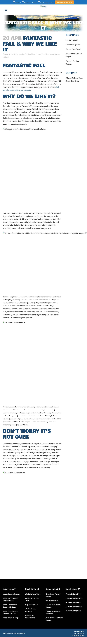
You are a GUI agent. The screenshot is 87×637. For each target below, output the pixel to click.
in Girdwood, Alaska (78, 635)
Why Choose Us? (52, 600)
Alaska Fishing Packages (30, 610)
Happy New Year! (73, 49)
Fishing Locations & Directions (53, 612)
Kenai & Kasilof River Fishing (53, 606)
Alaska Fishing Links (73, 611)
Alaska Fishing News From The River (34, 54)
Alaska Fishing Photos (74, 606)
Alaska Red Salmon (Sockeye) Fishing (10, 606)
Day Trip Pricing (31, 605)
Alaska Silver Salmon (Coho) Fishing (10, 599)
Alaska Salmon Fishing (11, 594)
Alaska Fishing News (73, 594)
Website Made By (79, 632)
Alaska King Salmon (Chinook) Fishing (10, 612)
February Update (73, 45)
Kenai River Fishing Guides (53, 595)
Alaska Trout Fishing (10, 618)
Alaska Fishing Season (74, 598)
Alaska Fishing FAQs (73, 602)
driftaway (56, 54)
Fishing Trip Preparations (30, 616)
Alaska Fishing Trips (32, 594)
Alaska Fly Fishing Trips (32, 599)
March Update (72, 40)
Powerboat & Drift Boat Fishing (54, 619)
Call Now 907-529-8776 (64, 2)
